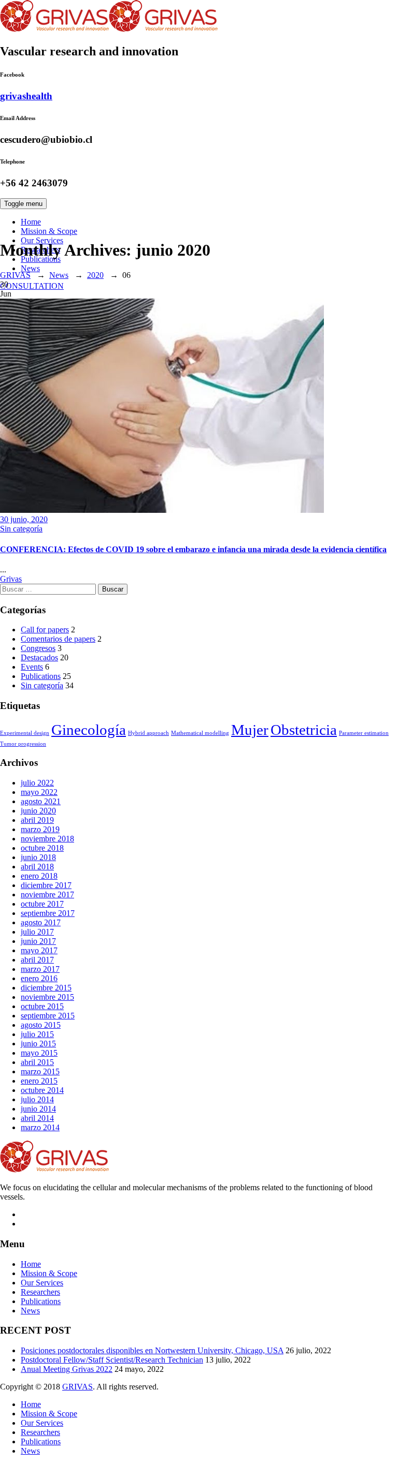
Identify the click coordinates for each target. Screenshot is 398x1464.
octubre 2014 (42, 1090)
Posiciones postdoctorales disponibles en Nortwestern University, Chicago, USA (152, 1350)
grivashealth (26, 96)
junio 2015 (38, 1043)
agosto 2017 (41, 922)
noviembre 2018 (47, 838)
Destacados (39, 657)
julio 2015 (37, 1034)
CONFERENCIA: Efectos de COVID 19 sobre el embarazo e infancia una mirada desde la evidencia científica (193, 549)
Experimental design (24, 733)
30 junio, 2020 (24, 519)
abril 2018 (37, 866)
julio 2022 (37, 782)
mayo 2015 (39, 1052)
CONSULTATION (32, 286)
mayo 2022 (39, 792)
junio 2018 (38, 857)
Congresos (38, 648)
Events (32, 666)
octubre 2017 (42, 903)
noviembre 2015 (47, 997)
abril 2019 (37, 820)
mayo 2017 (39, 950)
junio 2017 (38, 941)
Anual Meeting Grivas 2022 (66, 1369)
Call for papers (45, 629)
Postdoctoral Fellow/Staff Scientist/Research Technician (112, 1359)
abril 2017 (37, 959)
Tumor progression (23, 744)
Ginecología (88, 729)
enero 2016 (39, 978)
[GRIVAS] (109, 29)
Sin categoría (21, 528)
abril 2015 (37, 1062)
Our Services (42, 1282)
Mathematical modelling (200, 733)
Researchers (40, 1292)
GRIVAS (77, 1386)
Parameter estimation (364, 733)
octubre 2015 (42, 1006)
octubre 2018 (42, 848)
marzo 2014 (40, 1127)
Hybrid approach (148, 733)
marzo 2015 (40, 1071)
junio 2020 (38, 810)
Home (31, 221)
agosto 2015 (41, 1025)
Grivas (11, 578)
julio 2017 (37, 931)
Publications (41, 676)
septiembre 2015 (48, 1015)
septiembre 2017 (48, 913)
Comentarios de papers (58, 638)
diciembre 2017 (46, 885)
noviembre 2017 (47, 894)
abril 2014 (37, 1118)
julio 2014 (37, 1099)
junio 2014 (38, 1108)
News (30, 268)
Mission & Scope (49, 231)
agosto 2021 (41, 801)
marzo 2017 (40, 969)
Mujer (249, 729)
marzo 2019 (40, 829)
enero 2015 (39, 1080)
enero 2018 (39, 875)
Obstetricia (304, 729)
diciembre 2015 (46, 987)
